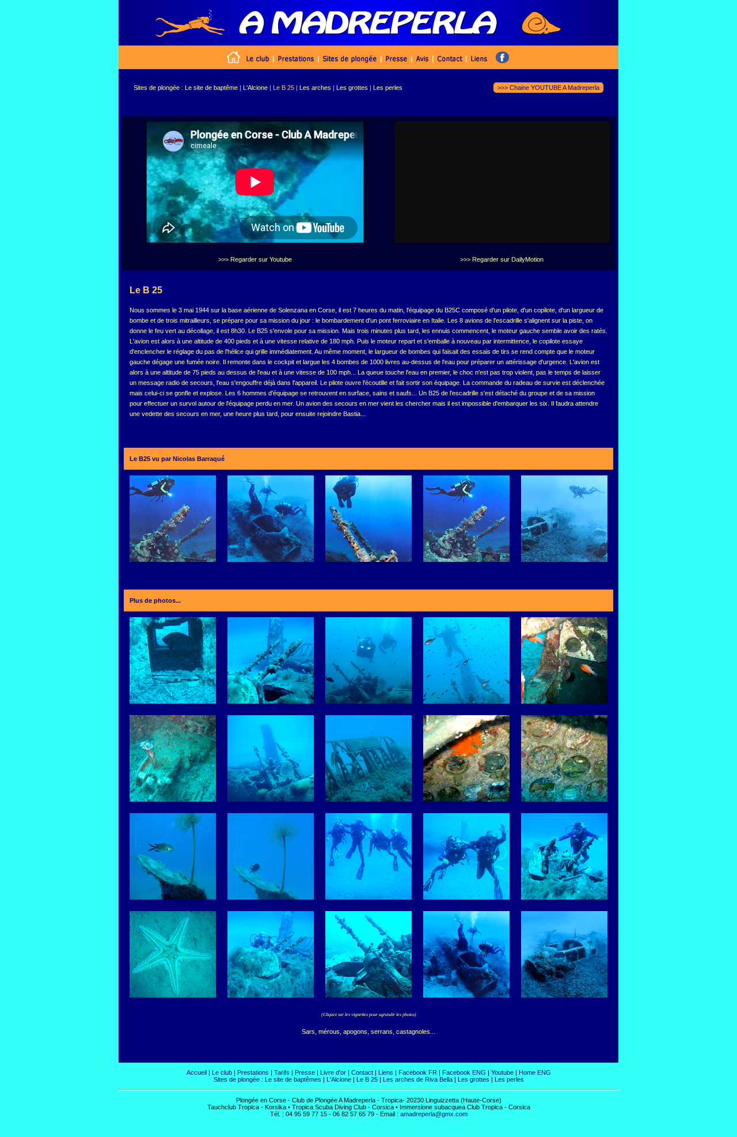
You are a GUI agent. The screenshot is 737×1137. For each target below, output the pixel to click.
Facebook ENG (465, 1072)
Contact (362, 1072)
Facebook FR (417, 1072)
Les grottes (473, 1079)
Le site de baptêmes (293, 1079)
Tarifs (282, 1072)
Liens (385, 1072)
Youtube (502, 1072)
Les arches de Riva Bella (418, 1079)
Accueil (197, 1072)
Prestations (253, 1072)
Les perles (509, 1079)
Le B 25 (367, 1079)
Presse (305, 1072)
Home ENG (535, 1072)
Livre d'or (333, 1072)
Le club (222, 1072)
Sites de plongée (237, 1079)
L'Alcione (338, 1079)
